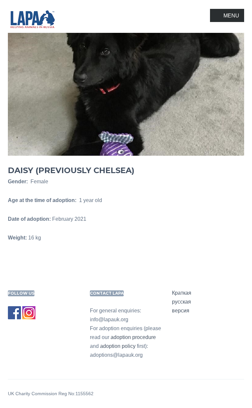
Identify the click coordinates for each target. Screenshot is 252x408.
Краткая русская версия (181, 301)
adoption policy (118, 346)
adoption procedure (133, 337)
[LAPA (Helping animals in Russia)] (32, 19)
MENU (231, 15)
